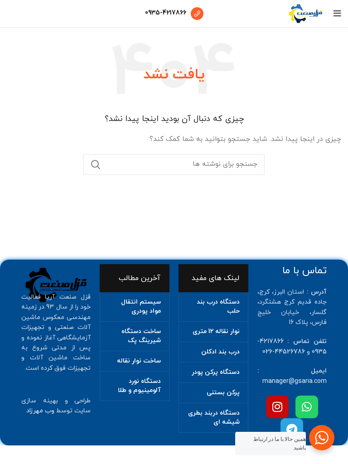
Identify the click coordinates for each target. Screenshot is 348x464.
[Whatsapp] (306, 407)
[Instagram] (277, 407)
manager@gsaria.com (294, 381)
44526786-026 (283, 352)
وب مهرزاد (40, 410)
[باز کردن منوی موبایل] (337, 14)
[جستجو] (95, 164)
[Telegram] (291, 429)
